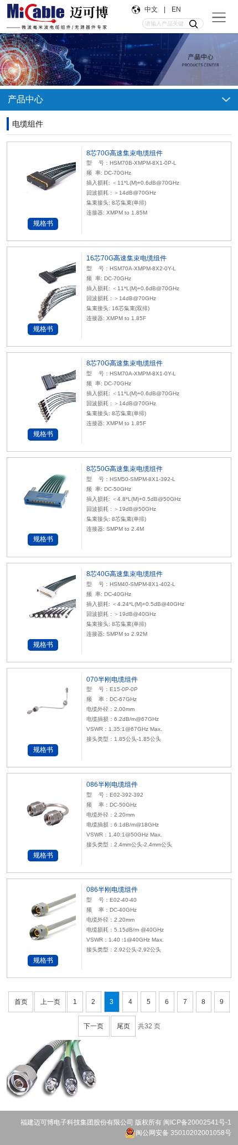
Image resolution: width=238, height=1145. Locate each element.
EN (175, 9)
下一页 (94, 1026)
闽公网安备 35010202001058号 (183, 1133)
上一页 (50, 1002)
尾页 (123, 1026)
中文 (152, 9)
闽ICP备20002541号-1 (197, 1122)
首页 (21, 1002)
